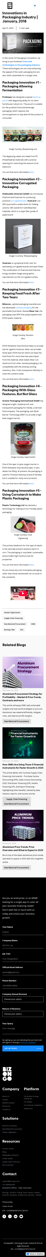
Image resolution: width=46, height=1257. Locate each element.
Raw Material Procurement (12, 1129)
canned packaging (24, 307)
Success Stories (8, 1149)
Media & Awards (8, 1103)
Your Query (7, 1023)
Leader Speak (7, 1158)
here (32, 172)
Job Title (6, 954)
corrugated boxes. (18, 201)
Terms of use (7, 1206)
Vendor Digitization (9, 1132)
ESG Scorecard (7, 1165)
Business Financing (9, 1126)
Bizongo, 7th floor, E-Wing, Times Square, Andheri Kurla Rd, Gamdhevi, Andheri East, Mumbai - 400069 (21, 1191)
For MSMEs (28, 1102)
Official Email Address (12, 967)
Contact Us (6, 1109)
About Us (5, 1096)
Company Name (10, 940)
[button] (34, 5)
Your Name (7, 927)
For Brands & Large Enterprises (31, 1097)
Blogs (4, 1152)
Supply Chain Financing (10, 1162)
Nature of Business (11, 1009)
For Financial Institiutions (33, 1105)
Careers (5, 1099)
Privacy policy (7, 1202)
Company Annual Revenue (14, 994)
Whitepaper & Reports (10, 1155)
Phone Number (9, 980)
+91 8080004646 (8, 1185)
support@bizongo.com (10, 1181)
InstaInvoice (28, 1108)
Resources (6, 1106)
